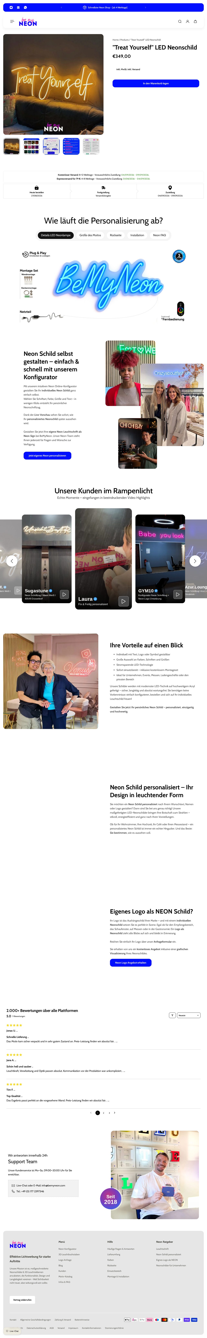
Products (124, 39)
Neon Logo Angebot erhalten (130, 962)
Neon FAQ (159, 235)
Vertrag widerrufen (22, 1299)
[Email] (18, 7)
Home (116, 39)
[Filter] (172, 1015)
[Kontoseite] (187, 21)
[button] (11, 561)
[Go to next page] (115, 1113)
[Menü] (11, 21)
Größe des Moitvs (90, 235)
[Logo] (28, 21)
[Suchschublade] (180, 21)
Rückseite (115, 235)
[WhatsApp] (25, 7)
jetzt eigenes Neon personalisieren (47, 455)
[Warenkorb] (195, 21)
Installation (137, 235)
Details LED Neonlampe (56, 235)
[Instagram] (11, 7)
